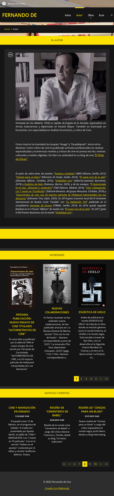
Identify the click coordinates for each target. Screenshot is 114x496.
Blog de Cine (57, 234)
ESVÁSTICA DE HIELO (92, 312)
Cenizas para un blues (28, 177)
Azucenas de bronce (41, 205)
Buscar (4, 3)
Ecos (101, 15)
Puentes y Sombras (64, 173)
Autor (79, 15)
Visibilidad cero (64, 180)
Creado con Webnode (57, 488)
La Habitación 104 (76, 202)
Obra (91, 15)
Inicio (68, 15)
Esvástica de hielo (33, 184)
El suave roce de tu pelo (92, 177)
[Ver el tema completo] (22, 308)
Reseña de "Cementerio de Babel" (57, 411)
